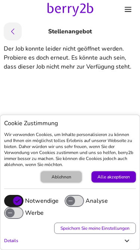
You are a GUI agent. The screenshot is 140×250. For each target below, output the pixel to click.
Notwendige (42, 201)
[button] (68, 241)
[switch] (74, 201)
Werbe (34, 213)
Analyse (96, 201)
